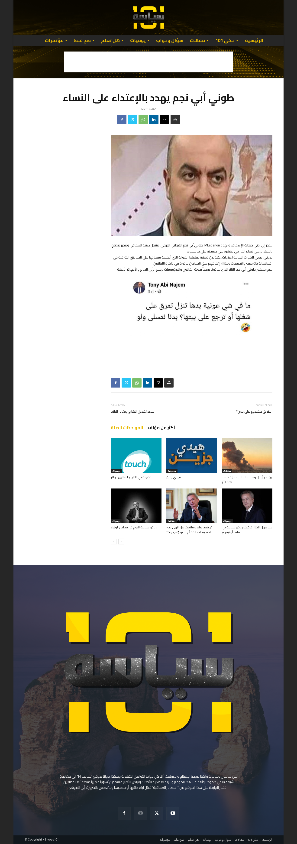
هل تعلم (110, 40)
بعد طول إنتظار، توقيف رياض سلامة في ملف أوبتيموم (247, 529)
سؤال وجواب (169, 40)
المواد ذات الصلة (127, 427)
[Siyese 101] (148, 17)
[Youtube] (172, 813)
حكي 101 (225, 40)
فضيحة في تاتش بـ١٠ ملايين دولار (131, 477)
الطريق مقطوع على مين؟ (254, 411)
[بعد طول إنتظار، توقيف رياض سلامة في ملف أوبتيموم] (247, 505)
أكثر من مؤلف (161, 427)
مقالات (197, 40)
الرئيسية (254, 40)
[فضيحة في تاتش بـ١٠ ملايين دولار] (136, 455)
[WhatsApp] (143, 119)
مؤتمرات (54, 40)
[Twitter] (132, 119)
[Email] (164, 119)
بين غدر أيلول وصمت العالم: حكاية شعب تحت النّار (247, 479)
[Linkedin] (153, 119)
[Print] (175, 119)
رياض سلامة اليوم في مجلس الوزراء (134, 527)
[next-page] (121, 541)
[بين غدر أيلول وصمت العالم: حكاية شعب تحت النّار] (247, 455)
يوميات (138, 40)
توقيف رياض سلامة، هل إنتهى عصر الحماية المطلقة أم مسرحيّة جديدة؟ (189, 529)
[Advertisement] (148, 62)
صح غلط (82, 40)
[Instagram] (140, 813)
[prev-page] (114, 541)
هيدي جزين (173, 477)
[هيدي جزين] (191, 455)
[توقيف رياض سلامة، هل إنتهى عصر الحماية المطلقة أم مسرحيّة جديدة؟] (191, 505)
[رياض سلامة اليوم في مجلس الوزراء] (136, 505)
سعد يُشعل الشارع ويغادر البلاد (132, 411)
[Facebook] (121, 119)
